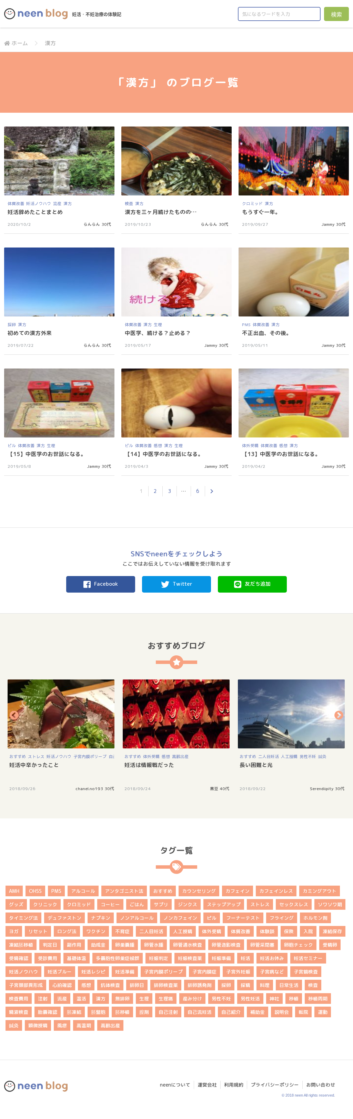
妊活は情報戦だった (149, 765)
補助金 (257, 1012)
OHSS (35, 891)
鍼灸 (322, 756)
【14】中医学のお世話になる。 (164, 454)
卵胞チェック (298, 944)
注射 (43, 998)
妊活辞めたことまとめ (35, 212)
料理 (265, 985)
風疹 (62, 1025)
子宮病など (272, 971)
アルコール (83, 891)
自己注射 (168, 1012)
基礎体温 (76, 958)
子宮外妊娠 (238, 971)
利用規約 (233, 1084)
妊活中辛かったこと (34, 765)
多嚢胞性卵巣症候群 (117, 958)
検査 (129, 203)
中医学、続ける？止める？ (158, 333)
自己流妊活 (200, 1012)
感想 (158, 445)
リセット (38, 931)
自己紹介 (231, 1012)
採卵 (12, 324)
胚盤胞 (98, 1012)
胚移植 (122, 1012)
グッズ (16, 904)
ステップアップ (224, 904)
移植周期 (317, 998)
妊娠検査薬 (190, 958)
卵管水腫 (153, 944)
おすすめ (17, 756)
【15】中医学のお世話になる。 (47, 454)
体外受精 (250, 445)
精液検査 (18, 1012)
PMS (246, 324)
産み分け (192, 998)
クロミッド (252, 203)
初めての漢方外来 (30, 333)
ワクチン (95, 931)
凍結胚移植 (21, 944)
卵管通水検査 (187, 944)
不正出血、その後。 (267, 333)
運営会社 (207, 1084)
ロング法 (67, 931)
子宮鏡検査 (306, 971)
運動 (322, 1012)
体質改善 (16, 203)
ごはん (137, 904)
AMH (14, 891)
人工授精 (289, 756)
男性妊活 (250, 998)
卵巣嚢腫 (124, 944)
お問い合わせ (320, 1084)
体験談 (267, 931)
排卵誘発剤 (200, 985)
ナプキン (100, 918)
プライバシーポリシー (275, 1084)
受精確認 (18, 958)
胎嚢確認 (47, 1012)
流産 (57, 203)
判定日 (50, 944)
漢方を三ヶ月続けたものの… (160, 212)
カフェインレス (276, 891)
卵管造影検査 (226, 944)
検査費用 (18, 998)
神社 (274, 998)
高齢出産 (180, 756)
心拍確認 (62, 985)
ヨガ (14, 931)
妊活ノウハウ (38, 203)
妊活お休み (272, 958)
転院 (303, 1012)
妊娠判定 (158, 958)
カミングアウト (319, 891)
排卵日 (137, 985)
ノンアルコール (137, 918)
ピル (12, 445)
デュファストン (64, 918)
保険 (289, 931)
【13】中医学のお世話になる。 (281, 454)
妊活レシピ (93, 971)
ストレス (36, 756)
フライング (282, 918)
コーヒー (110, 904)
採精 (245, 985)
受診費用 (47, 958)
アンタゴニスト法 (124, 891)
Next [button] (338, 715)
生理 (158, 324)
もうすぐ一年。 (261, 212)
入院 (308, 931)
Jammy (328, 224)
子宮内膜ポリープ (90, 756)
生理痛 (166, 998)
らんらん (91, 224)
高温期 (84, 1025)
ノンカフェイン (180, 918)
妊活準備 (124, 971)
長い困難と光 (256, 765)
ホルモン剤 (315, 918)
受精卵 (330, 944)
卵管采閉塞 (262, 944)
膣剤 (144, 1012)
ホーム (19, 43)
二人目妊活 (268, 756)
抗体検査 (110, 985)
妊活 (245, 958)
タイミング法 (23, 918)
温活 (81, 998)
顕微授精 (38, 1025)
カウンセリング (199, 891)
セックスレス (293, 904)
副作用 (74, 944)
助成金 (98, 944)
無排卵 (122, 998)
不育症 (122, 931)
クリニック (45, 904)
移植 (294, 998)
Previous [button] (14, 715)
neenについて (175, 1084)
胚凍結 (74, 1012)
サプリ (161, 904)
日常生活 (289, 985)
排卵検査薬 (166, 985)
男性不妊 (308, 756)
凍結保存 (332, 931)
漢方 (67, 203)
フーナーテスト (243, 918)
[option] (61, 735)
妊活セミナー (308, 958)
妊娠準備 (221, 958)
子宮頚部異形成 (26, 985)
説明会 (281, 1012)
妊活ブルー (60, 971)
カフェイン (237, 891)
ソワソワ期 (330, 904)
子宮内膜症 (204, 971)
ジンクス (187, 904)
